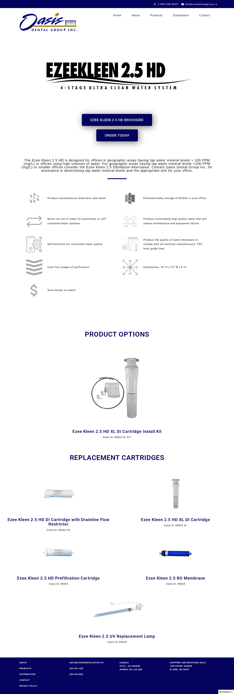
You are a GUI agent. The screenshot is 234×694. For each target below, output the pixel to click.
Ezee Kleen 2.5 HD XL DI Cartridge (175, 519)
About (136, 15)
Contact (204, 15)
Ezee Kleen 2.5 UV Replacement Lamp (117, 636)
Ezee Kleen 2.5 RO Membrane (175, 578)
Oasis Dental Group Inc (48, 22)
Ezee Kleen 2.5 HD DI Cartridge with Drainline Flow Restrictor (58, 522)
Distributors (181, 15)
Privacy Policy (28, 686)
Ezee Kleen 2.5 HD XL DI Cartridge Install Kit (117, 431)
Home (117, 15)
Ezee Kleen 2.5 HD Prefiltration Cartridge (58, 578)
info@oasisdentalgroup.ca (87, 662)
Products (156, 15)
